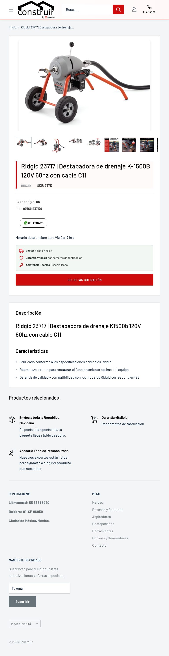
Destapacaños (103, 523)
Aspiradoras (101, 516)
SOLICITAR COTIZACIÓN (85, 280)
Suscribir (22, 601)
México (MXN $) (21, 624)
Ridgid (26, 185)
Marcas (97, 502)
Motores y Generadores (110, 538)
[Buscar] (118, 9)
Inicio (13, 27)
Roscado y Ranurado (107, 509)
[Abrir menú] (11, 9)
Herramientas (102, 531)
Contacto (99, 545)
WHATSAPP (35, 223)
